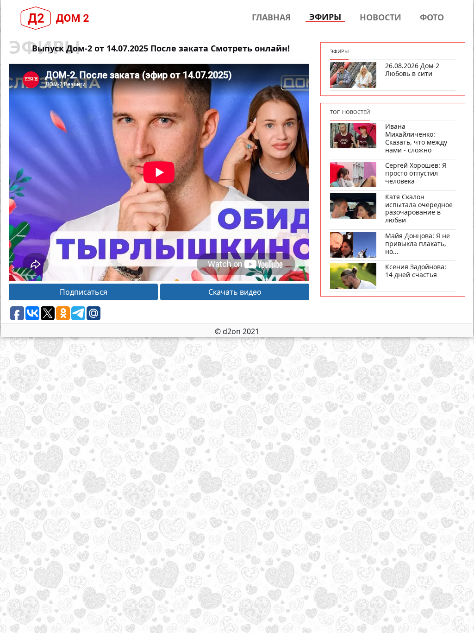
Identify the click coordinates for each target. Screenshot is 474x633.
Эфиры (325, 17)
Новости (380, 17)
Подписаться (83, 292)
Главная (271, 17)
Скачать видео (235, 292)
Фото (432, 17)
